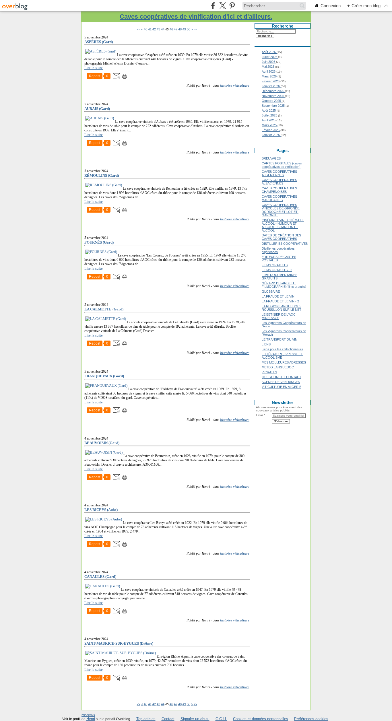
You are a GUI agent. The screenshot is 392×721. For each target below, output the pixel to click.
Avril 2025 (269, 120)
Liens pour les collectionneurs (282, 349)
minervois (88, 715)
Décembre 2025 (273, 91)
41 (150, 29)
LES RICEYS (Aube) (101, 510)
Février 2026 (271, 81)
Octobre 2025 (272, 100)
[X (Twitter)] (222, 5)
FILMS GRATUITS (275, 265)
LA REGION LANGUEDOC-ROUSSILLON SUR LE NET (281, 307)
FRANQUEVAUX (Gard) (104, 376)
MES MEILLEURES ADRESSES (284, 362)
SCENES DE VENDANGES (281, 382)
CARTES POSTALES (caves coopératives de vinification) (282, 165)
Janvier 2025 (271, 135)
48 (180, 29)
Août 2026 (269, 52)
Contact (168, 719)
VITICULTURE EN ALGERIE (281, 386)
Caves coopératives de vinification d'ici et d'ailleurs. (196, 16)
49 (184, 29)
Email (259, 415)
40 (145, 29)
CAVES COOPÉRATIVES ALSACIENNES (279, 181)
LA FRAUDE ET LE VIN (278, 296)
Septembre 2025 (274, 105)
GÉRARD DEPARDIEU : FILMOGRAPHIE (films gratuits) (284, 284)
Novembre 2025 (273, 96)
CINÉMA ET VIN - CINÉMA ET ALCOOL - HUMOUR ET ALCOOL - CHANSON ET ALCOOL (283, 225)
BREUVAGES (271, 158)
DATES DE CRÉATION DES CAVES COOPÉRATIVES (281, 237)
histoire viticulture (234, 85)
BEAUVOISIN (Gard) (101, 443)
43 (158, 29)
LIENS (266, 344)
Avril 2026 (269, 71)
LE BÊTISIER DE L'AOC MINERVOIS (279, 316)
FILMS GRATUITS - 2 (277, 270)
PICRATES (269, 372)
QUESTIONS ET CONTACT (281, 377)
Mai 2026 (268, 66)
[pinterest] (232, 5)
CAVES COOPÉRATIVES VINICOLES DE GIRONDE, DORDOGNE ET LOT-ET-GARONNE (281, 210)
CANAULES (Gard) (100, 576)
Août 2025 (269, 110)
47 (175, 29)
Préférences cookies (311, 719)
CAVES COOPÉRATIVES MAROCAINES (279, 198)
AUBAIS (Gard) (97, 108)
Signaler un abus (195, 719)
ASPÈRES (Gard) (98, 42)
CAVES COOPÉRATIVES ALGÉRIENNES (279, 173)
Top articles (146, 719)
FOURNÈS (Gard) (99, 242)
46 (171, 29)
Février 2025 (271, 130)
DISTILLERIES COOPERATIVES (285, 243)
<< (138, 29)
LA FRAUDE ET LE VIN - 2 (280, 301)
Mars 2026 (269, 76)
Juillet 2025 (270, 115)
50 (188, 29)
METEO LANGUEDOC (278, 367)
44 (162, 29)
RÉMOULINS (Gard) (101, 175)
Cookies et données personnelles (260, 719)
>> (195, 29)
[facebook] (213, 5)
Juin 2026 (269, 61)
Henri (90, 719)
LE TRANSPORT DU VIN (279, 339)
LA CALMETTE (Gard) (103, 309)
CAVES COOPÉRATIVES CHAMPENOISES (279, 189)
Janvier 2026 (271, 86)
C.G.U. (221, 719)
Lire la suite (93, 68)
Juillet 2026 (270, 57)
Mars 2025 (269, 125)
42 (154, 29)
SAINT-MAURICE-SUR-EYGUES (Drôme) (118, 643)
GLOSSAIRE (271, 291)
